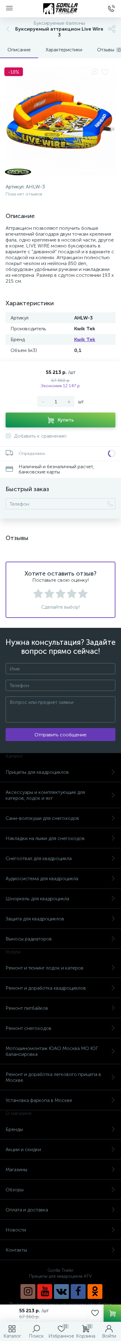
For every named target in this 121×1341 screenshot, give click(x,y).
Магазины (16, 1169)
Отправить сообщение (60, 735)
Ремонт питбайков (27, 1008)
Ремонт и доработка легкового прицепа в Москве (53, 1077)
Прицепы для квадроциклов (37, 772)
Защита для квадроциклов (35, 919)
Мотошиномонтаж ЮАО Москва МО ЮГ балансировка (52, 1051)
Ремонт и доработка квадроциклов (46, 988)
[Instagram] (27, 1291)
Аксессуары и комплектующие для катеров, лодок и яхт (45, 795)
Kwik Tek (84, 339)
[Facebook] (78, 1291)
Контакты (16, 1250)
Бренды (14, 1129)
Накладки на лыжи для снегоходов (45, 838)
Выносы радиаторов (29, 939)
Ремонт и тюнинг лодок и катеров (44, 968)
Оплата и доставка (27, 1210)
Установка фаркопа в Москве (39, 1100)
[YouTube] (44, 1291)
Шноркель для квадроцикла (37, 899)
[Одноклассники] (94, 1291)
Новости (16, 1230)
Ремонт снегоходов (29, 1028)
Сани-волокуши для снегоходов (42, 818)
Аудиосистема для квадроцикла (42, 878)
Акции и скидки (23, 1149)
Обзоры (15, 1190)
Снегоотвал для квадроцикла (39, 858)
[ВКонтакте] (61, 1291)
